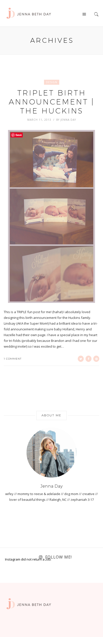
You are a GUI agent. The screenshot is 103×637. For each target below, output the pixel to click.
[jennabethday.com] (29, 12)
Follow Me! (58, 557)
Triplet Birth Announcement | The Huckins (51, 101)
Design (51, 82)
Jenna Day (68, 119)
